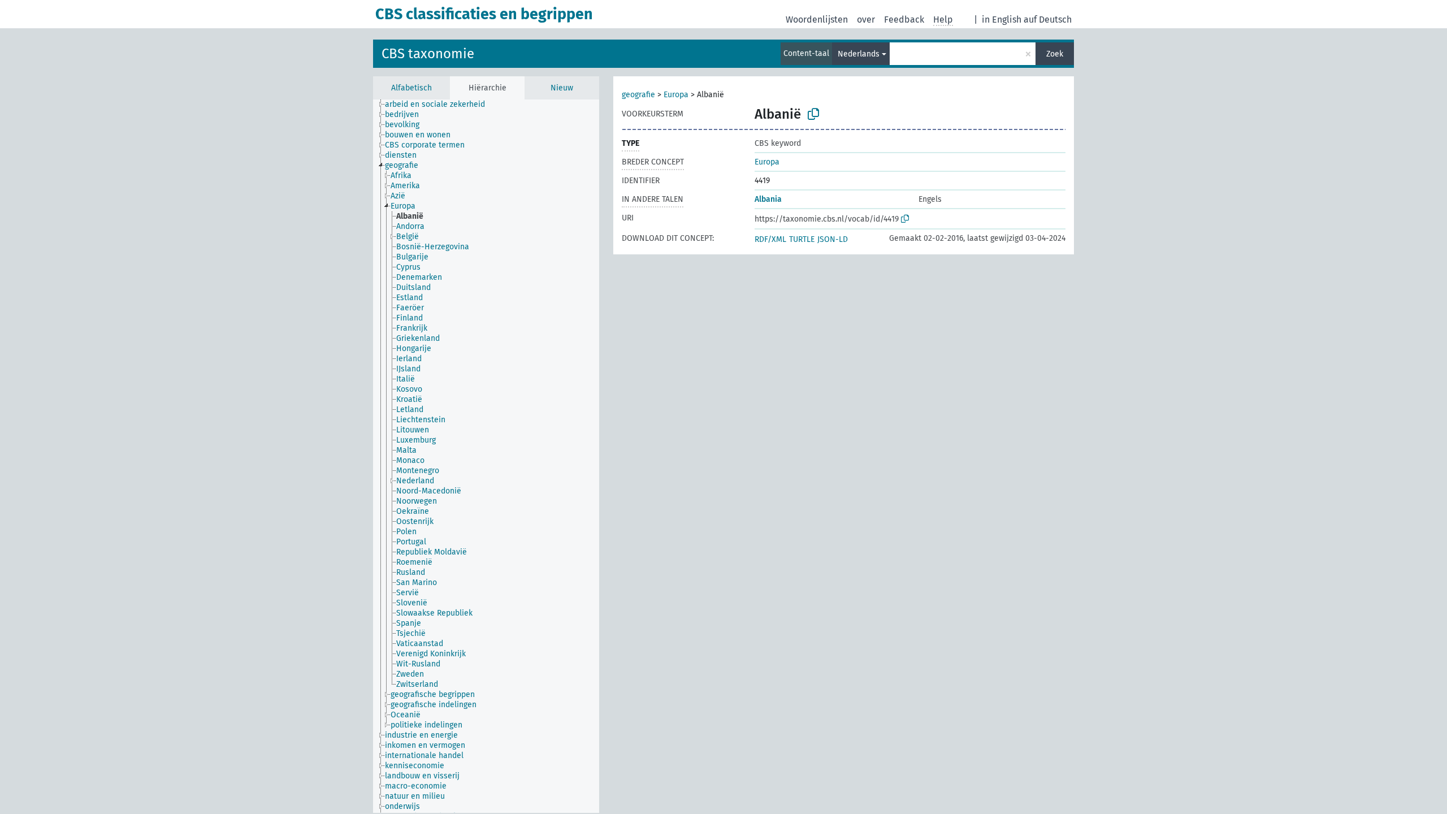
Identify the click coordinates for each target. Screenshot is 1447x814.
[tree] (486, 456)
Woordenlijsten (817, 19)
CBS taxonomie (428, 54)
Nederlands (859, 54)
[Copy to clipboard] (813, 114)
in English (1001, 19)
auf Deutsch (1048, 19)
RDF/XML (770, 239)
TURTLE (802, 239)
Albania (768, 199)
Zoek (1054, 54)
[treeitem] (439, 104)
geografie (638, 94)
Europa (676, 94)
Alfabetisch (411, 88)
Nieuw (562, 88)
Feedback (904, 19)
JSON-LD (832, 239)
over (866, 19)
